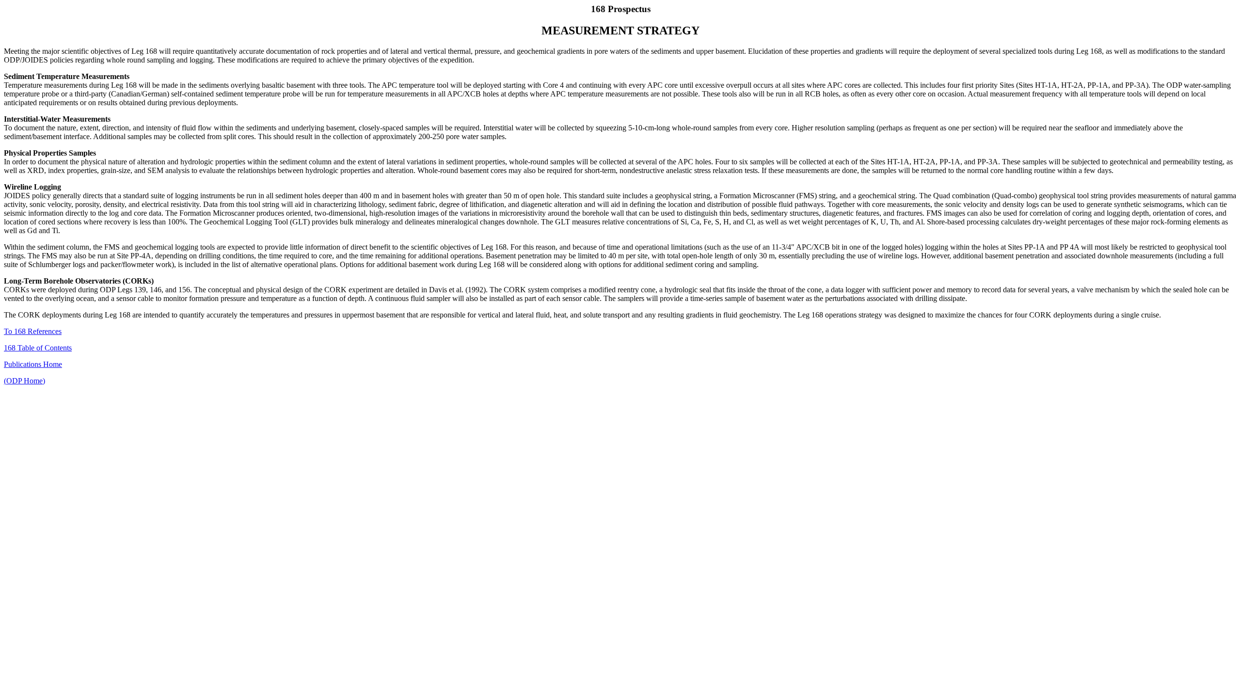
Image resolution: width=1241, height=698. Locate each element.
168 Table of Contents (38, 348)
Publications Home (33, 364)
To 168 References (33, 331)
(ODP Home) (24, 381)
